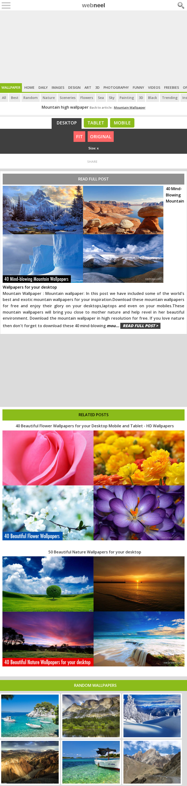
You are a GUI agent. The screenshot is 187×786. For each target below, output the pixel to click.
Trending (170, 97)
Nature (49, 97)
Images (58, 87)
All (4, 97)
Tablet (95, 123)
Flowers (86, 97)
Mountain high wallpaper (65, 107)
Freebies (171, 87)
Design (74, 87)
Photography (116, 87)
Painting (127, 97)
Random (30, 97)
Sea (101, 97)
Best (15, 97)
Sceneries (67, 97)
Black (152, 97)
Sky (112, 97)
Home (29, 87)
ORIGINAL (100, 136)
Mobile (122, 123)
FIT (79, 136)
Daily (43, 87)
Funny (138, 87)
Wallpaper (10, 87)
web (93, 5)
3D (97, 87)
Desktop (66, 123)
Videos (154, 87)
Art (87, 87)
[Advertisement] (93, 47)
